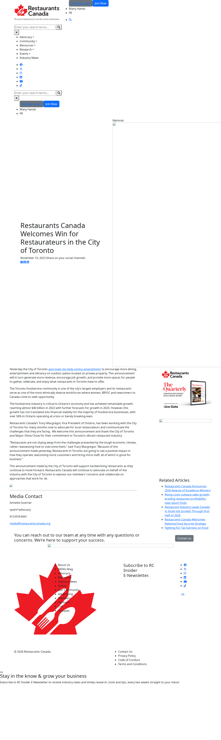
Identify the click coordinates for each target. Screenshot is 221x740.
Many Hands (77, 9)
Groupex (63, 611)
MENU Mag (65, 569)
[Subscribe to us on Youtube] (21, 81)
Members (64, 598)
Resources (26, 45)
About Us (64, 565)
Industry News (29, 58)
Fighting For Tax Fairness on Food (186, 528)
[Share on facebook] (25, 262)
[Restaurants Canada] (36, 12)
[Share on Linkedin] (28, 262)
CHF (60, 606)
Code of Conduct (129, 660)
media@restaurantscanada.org (30, 523)
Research (26, 49)
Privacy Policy (127, 656)
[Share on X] (21, 262)
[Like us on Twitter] (21, 69)
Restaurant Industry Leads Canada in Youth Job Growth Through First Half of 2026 (187, 511)
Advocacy (26, 37)
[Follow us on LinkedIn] (21, 77)
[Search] (59, 27)
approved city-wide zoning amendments (74, 369)
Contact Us (125, 652)
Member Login (80, 3)
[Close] (16, 32)
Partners (63, 602)
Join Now (100, 3)
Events (24, 54)
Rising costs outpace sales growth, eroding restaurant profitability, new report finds (187, 499)
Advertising (65, 594)
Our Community (68, 590)
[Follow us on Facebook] (21, 65)
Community (27, 41)
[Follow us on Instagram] (21, 73)
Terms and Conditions (132, 664)
